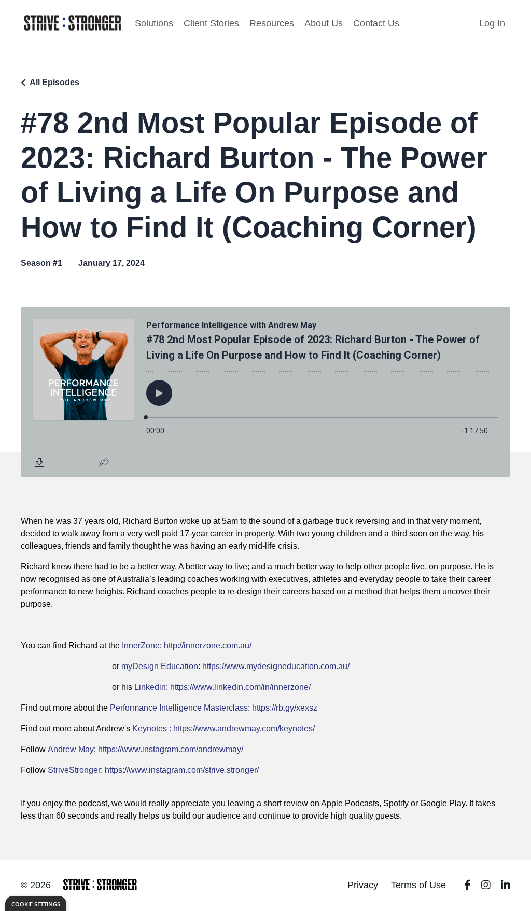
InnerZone (141, 645)
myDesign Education (159, 666)
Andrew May (71, 749)
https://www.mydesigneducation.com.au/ (276, 666)
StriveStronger (74, 770)
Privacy (362, 885)
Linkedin (150, 687)
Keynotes (149, 728)
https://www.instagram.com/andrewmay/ (170, 749)
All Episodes (54, 82)
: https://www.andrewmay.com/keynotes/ (241, 728)
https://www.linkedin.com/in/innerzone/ (240, 687)
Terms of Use (418, 885)
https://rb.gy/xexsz (284, 707)
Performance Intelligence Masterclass (179, 707)
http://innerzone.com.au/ (207, 645)
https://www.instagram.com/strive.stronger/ (182, 770)
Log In (492, 23)
